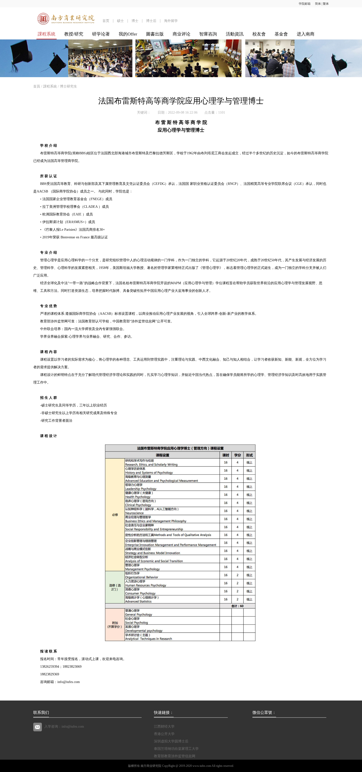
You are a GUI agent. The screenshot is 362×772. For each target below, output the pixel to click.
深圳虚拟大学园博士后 (171, 741)
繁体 (326, 3)
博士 (135, 21)
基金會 (281, 34)
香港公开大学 (164, 734)
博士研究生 (68, 86)
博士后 (151, 21)
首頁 (36, 86)
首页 (105, 21)
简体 (318, 3)
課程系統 (46, 34)
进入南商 (305, 34)
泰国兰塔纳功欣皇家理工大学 (176, 749)
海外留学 (171, 21)
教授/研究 (73, 34)
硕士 (120, 21)
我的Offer (128, 34)
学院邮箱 (305, 3)
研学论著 (101, 34)
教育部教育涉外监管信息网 (174, 756)
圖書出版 (155, 34)
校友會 (259, 34)
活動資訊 (235, 34)
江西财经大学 (164, 726)
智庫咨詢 (208, 34)
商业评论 (181, 34)
